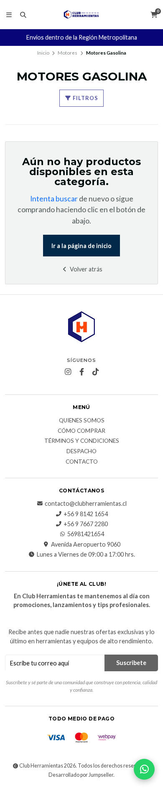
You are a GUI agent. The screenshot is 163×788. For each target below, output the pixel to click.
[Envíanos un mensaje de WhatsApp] (144, 769)
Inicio (43, 52)
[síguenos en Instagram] (67, 372)
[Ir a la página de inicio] (81, 14)
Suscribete (131, 662)
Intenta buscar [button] (54, 198)
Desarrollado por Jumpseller (80, 775)
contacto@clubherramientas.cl (86, 504)
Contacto (82, 462)
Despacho (81, 451)
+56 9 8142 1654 (86, 514)
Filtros (84, 98)
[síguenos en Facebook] (81, 372)
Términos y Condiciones (81, 441)
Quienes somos (81, 421)
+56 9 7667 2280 (86, 524)
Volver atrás (85, 269)
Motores (67, 52)
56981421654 (85, 534)
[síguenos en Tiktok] (95, 372)
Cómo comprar (81, 431)
